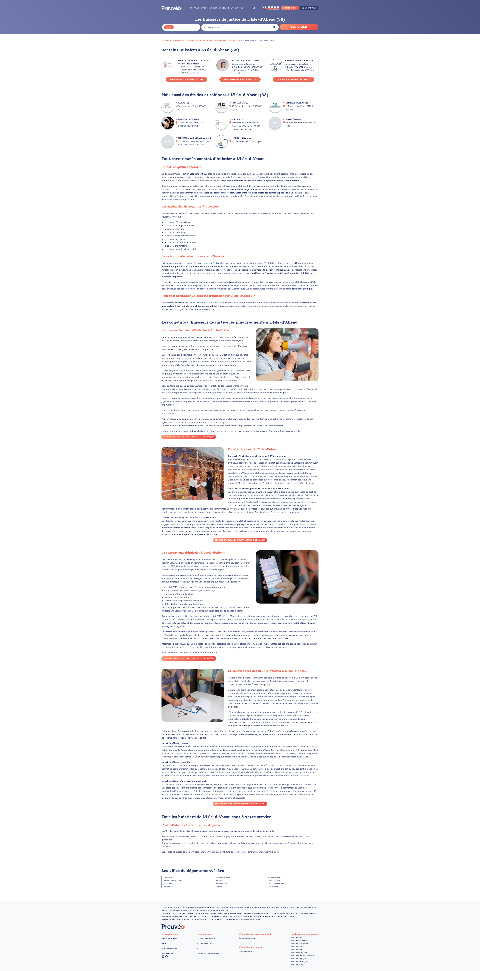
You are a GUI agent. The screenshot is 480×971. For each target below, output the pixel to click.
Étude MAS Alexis (189, 64)
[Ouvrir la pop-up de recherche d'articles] (254, 8)
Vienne (167, 886)
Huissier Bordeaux (299, 940)
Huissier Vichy (297, 964)
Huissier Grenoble (299, 952)
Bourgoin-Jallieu (223, 877)
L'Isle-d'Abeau (274, 877)
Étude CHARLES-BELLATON (248, 67)
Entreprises (237, 8)
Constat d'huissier (219, 8)
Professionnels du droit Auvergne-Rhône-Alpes (192, 40)
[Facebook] (166, 956)
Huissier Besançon (299, 961)
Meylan (219, 886)
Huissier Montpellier (299, 943)
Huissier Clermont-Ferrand (302, 955)
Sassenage (273, 886)
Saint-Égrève (274, 880)
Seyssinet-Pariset (276, 883)
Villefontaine (221, 883)
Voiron (219, 880)
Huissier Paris (297, 937)
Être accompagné (247, 938)
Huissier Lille (296, 949)
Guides (204, 8)
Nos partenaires (169, 948)
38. (277, 851)
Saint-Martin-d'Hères (173, 880)
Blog (164, 943)
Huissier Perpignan (299, 958)
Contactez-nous (204, 943)
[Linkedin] (163, 956)
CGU (199, 948)
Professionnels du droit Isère (228, 40)
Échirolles (168, 883)
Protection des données (208, 953)
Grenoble (168, 877)
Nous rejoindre (245, 951)
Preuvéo (165, 40)
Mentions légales (170, 938)
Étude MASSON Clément (299, 67)
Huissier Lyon (297, 946)
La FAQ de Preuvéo (206, 938)
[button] (181, 27)
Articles (194, 8)
